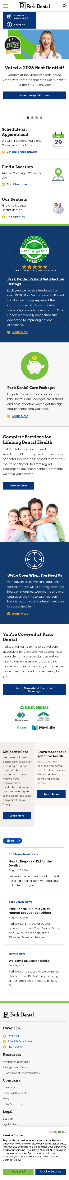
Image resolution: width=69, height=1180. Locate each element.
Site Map (8, 1118)
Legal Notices (10, 1124)
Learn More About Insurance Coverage (34, 689)
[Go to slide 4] (41, 117)
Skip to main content (24, 3)
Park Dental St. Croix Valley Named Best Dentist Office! (30, 911)
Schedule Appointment (34, 95)
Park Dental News (20, 901)
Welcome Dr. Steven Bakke (29, 961)
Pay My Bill (13, 1036)
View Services (18, 485)
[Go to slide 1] (28, 117)
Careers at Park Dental (15, 1093)
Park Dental (18, 1014)
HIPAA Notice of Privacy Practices (21, 1073)
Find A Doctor (15, 1046)
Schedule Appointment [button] (20, 1041)
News (11, 840)
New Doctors (17, 953)
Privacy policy (57, 1132)
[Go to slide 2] (32, 117)
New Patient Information (16, 1061)
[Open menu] (6, 5)
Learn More (17, 815)
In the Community (13, 1104)
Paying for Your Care (14, 1067)
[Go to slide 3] (36, 117)
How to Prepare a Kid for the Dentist (30, 863)
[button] (19, 16)
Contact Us (9, 1087)
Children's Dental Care (23, 854)
